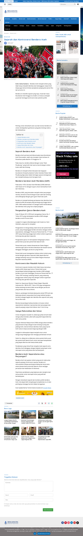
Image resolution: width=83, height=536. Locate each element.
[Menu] (5, 4)
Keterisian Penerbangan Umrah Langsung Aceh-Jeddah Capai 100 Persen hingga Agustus (28, 421)
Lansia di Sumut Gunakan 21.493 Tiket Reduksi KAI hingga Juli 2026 (68, 84)
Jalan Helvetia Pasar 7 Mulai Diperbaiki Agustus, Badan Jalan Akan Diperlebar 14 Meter (68, 129)
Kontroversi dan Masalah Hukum (26, 143)
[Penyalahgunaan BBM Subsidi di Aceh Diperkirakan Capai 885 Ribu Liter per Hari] (45, 431)
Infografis (58, 25)
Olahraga (7, 25)
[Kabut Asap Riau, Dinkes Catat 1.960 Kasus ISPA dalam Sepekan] (67, 68)
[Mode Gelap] (78, 4)
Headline (14, 19)
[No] (81, 532)
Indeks (9, 4)
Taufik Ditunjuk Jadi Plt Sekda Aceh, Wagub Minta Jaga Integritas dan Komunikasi (28, 438)
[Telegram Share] (48, 403)
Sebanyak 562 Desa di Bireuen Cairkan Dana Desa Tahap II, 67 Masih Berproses (67, 124)
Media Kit (7, 29)
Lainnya (7, 22)
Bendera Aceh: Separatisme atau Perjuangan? (30, 147)
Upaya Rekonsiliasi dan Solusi (25, 145)
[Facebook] (62, 522)
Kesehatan (74, 19)
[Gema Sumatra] (11, 11)
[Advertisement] (49, 11)
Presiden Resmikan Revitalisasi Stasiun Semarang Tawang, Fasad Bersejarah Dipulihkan (68, 141)
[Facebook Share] (39, 403)
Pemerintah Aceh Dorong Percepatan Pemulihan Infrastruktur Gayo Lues (11, 438)
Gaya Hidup (58, 19)
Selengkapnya (67, 106)
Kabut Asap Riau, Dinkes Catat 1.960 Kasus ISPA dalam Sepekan (29, 1)
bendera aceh (20, 398)
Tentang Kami (67, 25)
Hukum (16, 25)
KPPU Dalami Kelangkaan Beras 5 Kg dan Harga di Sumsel (69, 101)
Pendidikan (40, 25)
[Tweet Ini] (42, 403)
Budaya (22, 25)
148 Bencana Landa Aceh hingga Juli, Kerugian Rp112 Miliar (45, 421)
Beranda (7, 19)
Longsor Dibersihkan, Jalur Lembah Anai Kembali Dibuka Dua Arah (68, 147)
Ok (35, 533)
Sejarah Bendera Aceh (23, 137)
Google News (47, 388)
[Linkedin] (71, 522)
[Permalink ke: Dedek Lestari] (5, 43)
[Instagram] (68, 522)
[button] (74, 4)
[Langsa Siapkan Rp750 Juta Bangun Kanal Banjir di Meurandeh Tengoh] (11, 414)
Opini (52, 25)
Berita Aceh (22, 19)
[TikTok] (77, 522)
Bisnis (27, 25)
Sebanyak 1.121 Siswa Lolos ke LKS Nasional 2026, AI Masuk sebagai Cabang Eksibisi (68, 135)
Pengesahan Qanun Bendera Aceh (27, 141)
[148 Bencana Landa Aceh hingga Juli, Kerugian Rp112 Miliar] (45, 414)
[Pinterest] (65, 522)
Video (47, 25)
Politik (50, 19)
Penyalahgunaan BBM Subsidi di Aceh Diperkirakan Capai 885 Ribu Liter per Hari (44, 438)
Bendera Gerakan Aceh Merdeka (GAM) (28, 139)
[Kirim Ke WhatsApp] (52, 403)
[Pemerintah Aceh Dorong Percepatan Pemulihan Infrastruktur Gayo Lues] (11, 431)
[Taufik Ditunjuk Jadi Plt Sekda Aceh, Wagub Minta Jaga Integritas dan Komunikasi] (28, 431)
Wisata (33, 25)
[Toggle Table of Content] (40, 135)
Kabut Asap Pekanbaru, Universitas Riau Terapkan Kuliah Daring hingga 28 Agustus (67, 89)
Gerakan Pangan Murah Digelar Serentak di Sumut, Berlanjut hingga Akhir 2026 (69, 95)
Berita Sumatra (31, 19)
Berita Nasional (42, 19)
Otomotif (66, 19)
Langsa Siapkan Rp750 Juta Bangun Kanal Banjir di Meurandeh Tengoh (11, 421)
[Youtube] (74, 522)
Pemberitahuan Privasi (44, 533)
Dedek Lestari (10, 42)
